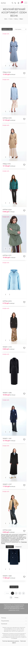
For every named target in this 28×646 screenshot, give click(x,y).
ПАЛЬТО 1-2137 (7, 484)
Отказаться (18, 546)
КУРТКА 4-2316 (7, 301)
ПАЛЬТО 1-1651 (7, 438)
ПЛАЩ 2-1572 (7, 164)
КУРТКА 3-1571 (7, 255)
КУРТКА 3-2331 (7, 530)
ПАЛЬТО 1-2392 (7, 392)
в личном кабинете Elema (12, 606)
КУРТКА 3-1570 (7, 118)
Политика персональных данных (10, 641)
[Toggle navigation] (26, 3)
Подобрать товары (7, 29)
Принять (9, 547)
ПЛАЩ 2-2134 (7, 72)
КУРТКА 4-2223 (7, 209)
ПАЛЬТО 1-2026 (7, 576)
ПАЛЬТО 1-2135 (7, 347)
